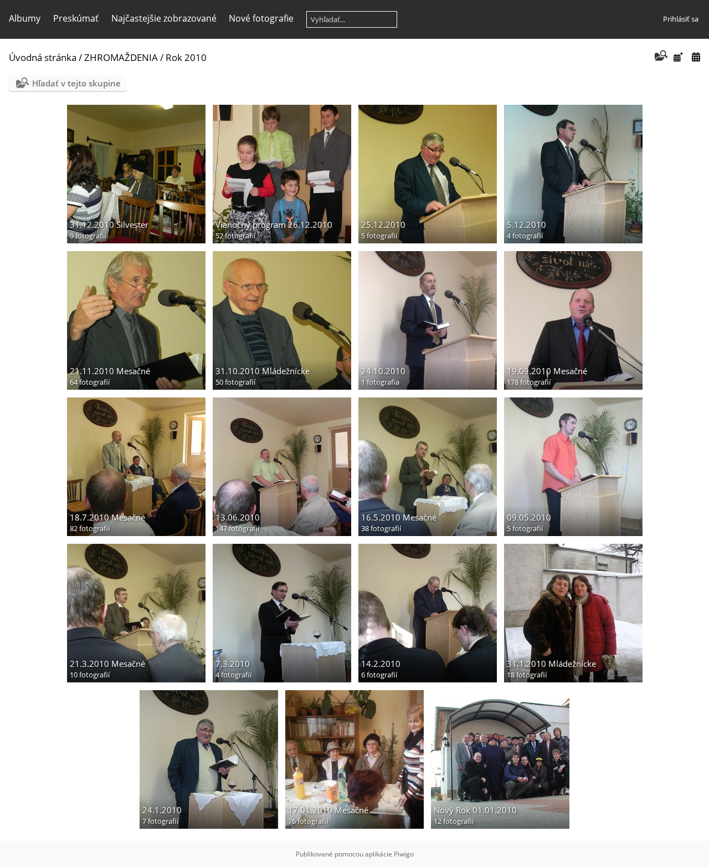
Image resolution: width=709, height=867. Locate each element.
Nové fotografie (261, 18)
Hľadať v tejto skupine (76, 83)
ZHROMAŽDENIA (121, 57)
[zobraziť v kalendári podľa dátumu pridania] (678, 57)
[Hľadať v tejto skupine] (660, 56)
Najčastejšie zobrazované (164, 18)
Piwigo (404, 854)
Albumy (24, 18)
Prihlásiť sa (680, 19)
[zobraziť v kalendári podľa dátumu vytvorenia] (695, 57)
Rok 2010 (186, 57)
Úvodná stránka (42, 57)
